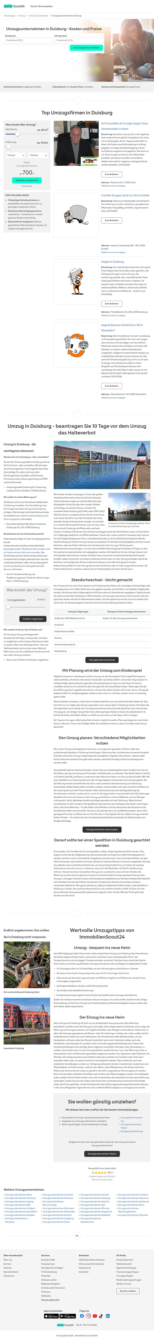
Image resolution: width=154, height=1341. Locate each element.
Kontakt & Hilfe (48, 1260)
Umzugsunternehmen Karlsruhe (58, 1198)
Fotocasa (45, 1292)
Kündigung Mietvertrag (132, 1131)
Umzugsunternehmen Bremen (57, 1215)
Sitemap (8, 1268)
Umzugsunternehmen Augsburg (58, 1218)
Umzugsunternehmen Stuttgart (20, 1208)
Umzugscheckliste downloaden (102, 829)
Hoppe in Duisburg (112, 261)
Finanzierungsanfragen (127, 1272)
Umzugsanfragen (124, 1276)
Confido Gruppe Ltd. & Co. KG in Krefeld (125, 195)
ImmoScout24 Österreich (53, 1288)
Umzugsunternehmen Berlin (18, 1194)
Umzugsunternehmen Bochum (95, 1201)
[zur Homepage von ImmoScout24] (14, 7)
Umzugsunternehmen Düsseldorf (21, 1211)
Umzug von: (10, 36)
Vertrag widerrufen (50, 1300)
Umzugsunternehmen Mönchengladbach (128, 1210)
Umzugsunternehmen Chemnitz (58, 1194)
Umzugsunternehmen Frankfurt (133, 1194)
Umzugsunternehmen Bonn (131, 1205)
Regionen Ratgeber (50, 1284)
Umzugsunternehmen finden (131, 1126)
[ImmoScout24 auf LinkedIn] (107, 1317)
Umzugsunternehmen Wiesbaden (59, 1211)
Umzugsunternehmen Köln (17, 1205)
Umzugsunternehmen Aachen (94, 1194)
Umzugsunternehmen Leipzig (19, 1201)
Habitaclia (46, 1296)
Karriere (7, 1264)
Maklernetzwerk (124, 1264)
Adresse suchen (49, 1280)
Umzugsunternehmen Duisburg (95, 1198)
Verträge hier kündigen (52, 1268)
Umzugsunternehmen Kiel (92, 1205)
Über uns (8, 1260)
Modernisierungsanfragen (128, 1280)
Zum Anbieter (111, 174)
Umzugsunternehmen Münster (94, 1208)
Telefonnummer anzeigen (113, 186)
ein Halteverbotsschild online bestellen (22, 552)
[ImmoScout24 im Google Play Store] (67, 1318)
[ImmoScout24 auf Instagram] (88, 1317)
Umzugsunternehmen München (133, 1215)
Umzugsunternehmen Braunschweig (53, 1203)
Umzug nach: (61, 36)
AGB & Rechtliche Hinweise (92, 1260)
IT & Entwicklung (49, 1272)
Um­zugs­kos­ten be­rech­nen (132, 1119)
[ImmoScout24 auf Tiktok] (101, 1317)
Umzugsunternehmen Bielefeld (95, 1215)
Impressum (9, 1276)
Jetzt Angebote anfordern (86, 47)
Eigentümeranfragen (126, 1268)
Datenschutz (85, 1268)
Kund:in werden (128, 1291)
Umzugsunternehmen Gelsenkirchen (90, 1220)
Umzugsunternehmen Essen (56, 1222)
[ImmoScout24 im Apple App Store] (51, 1318)
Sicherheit (83, 1272)
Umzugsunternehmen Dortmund (133, 1201)
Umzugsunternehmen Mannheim (58, 1208)
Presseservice (48, 1264)
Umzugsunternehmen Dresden (20, 1215)
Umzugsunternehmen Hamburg (20, 1198)
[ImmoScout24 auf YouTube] (95, 1317)
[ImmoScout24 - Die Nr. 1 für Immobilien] (65, 1325)
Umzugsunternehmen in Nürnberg (16, 1220)
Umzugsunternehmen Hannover (133, 1198)
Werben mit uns (123, 1284)
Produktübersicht (124, 1260)
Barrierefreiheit (11, 1272)
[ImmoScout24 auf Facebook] (82, 1317)
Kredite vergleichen (33, 619)
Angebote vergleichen (27, 180)
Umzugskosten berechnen (102, 660)
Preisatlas (46, 1276)
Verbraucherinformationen (91, 1264)
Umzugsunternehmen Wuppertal (96, 1211)
